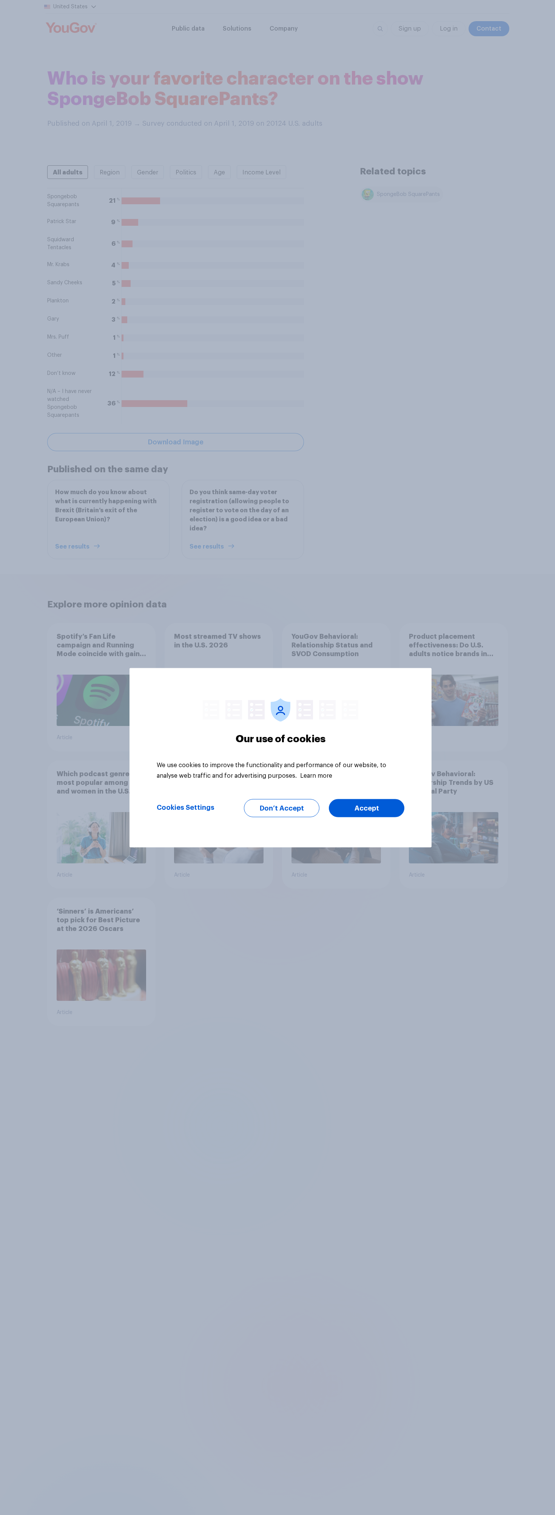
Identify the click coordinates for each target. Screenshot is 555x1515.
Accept (367, 808)
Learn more (316, 775)
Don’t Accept (282, 808)
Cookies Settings (185, 807)
